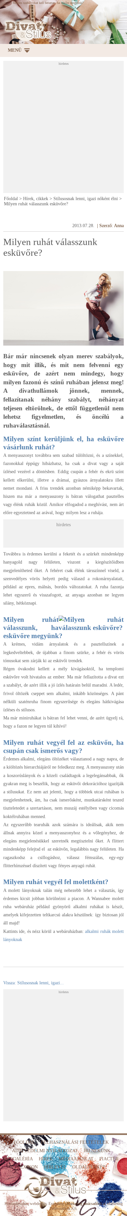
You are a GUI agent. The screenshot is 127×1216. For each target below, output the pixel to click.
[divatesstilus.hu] (27, 30)
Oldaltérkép (88, 1167)
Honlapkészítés (16, 1203)
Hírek (46, 1158)
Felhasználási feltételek (75, 1142)
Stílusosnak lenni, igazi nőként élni (85, 198)
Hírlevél (55, 1167)
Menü (14, 50)
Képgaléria (18, 1158)
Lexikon (27, 1167)
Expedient (56, 1203)
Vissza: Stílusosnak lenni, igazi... (33, 982)
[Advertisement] (63, 128)
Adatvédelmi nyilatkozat (45, 1150)
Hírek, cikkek (35, 198)
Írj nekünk (97, 1150)
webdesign (38, 1203)
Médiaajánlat (76, 1158)
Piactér (109, 1158)
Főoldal (11, 198)
